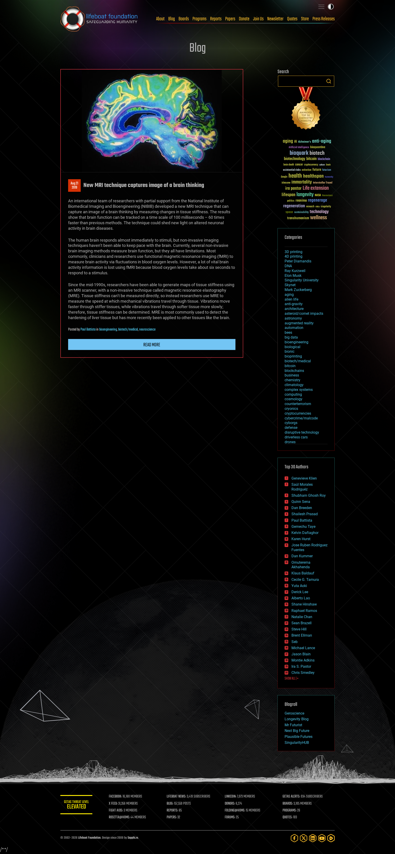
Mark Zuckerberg (298, 290)
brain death (288, 164)
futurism (326, 170)
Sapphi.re (133, 838)
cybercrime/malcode (301, 418)
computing (293, 394)
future (316, 170)
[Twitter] (303, 838)
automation (294, 328)
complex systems (299, 389)
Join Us (258, 19)
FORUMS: (230, 817)
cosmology (293, 399)
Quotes (292, 19)
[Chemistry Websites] (306, 109)
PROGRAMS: (289, 811)
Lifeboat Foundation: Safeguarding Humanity (99, 19)
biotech (317, 153)
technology (319, 212)
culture (322, 165)
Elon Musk (293, 275)
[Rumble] (331, 838)
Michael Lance (303, 648)
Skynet (290, 285)
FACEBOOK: (115, 797)
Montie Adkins (303, 660)
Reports (216, 19)
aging (288, 141)
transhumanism (298, 218)
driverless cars (296, 437)
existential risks (292, 170)
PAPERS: (172, 817)
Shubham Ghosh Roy (308, 495)
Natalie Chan (301, 617)
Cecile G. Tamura (305, 579)
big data (291, 337)
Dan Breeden (301, 508)
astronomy (293, 318)
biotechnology (294, 159)
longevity (305, 195)
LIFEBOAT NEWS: (176, 797)
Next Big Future (297, 731)
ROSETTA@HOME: (119, 817)
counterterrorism (298, 404)
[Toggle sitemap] (321, 7)
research (310, 206)
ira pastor (293, 188)
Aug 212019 (74, 185)
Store (305, 19)
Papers (230, 19)
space (289, 212)
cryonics (291, 408)
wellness (318, 218)
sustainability (301, 212)
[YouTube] (322, 838)
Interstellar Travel (322, 183)
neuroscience (147, 330)
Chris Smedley (303, 672)
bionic (289, 351)
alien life (291, 299)
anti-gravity (294, 304)
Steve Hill (299, 629)
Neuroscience (327, 196)
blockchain (324, 159)
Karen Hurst (300, 539)
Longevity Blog (297, 719)
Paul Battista (88, 330)
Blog (171, 19)
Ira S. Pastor (301, 666)
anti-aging (321, 141)
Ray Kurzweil (295, 271)
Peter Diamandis (298, 261)
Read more (151, 345)
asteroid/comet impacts (304, 313)
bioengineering (108, 330)
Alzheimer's (304, 142)
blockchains (294, 370)
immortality (301, 182)
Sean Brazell (301, 623)
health (295, 176)
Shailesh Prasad (304, 514)
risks (317, 206)
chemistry (292, 380)
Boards (184, 19)
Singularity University (302, 280)
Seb (294, 642)
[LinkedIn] (312, 838)
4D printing (293, 256)
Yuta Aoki (299, 586)
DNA (288, 266)
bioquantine (317, 147)
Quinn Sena (300, 501)
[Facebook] (294, 838)
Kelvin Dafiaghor (304, 533)
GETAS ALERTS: (291, 797)
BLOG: (170, 804)
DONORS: (230, 804)
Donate (244, 19)
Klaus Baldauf (302, 573)
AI (295, 142)
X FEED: (113, 804)
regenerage (317, 200)
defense (291, 427)
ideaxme (286, 183)
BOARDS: (288, 804)
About (160, 19)
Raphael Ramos (304, 610)
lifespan (288, 194)
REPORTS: (172, 811)
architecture (294, 309)
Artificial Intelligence (299, 147)
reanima (301, 200)
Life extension (316, 188)
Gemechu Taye (303, 526)
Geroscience (294, 713)
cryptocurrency (311, 164)
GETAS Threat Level (76, 805)
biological (292, 347)
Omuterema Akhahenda (300, 564)
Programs (199, 19)
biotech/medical (128, 330)
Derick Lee (299, 592)
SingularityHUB (297, 742)
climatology (294, 385)
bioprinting (293, 356)
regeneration (294, 206)
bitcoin (311, 159)
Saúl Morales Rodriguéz (302, 486)
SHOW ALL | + (292, 679)
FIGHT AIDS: (116, 811)
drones (290, 442)
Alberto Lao (300, 598)
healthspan (313, 176)
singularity (326, 206)
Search (328, 81)
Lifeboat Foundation (89, 838)
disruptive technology (302, 432)
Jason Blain (301, 654)
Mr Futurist (293, 725)
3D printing (293, 252)
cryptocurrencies (298, 413)
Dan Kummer (302, 556)
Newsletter (275, 19)
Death (328, 165)
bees (288, 332)
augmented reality (299, 323)
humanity (329, 177)
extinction (306, 170)
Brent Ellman (301, 635)
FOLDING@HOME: (235, 811)
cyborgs (291, 423)
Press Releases (323, 19)
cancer (299, 165)
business (292, 375)
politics (290, 201)
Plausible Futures (298, 736)
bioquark (299, 153)
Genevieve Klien (304, 478)
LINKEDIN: (230, 797)
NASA (318, 195)
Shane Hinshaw (304, 604)
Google (284, 177)
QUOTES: (287, 817)
